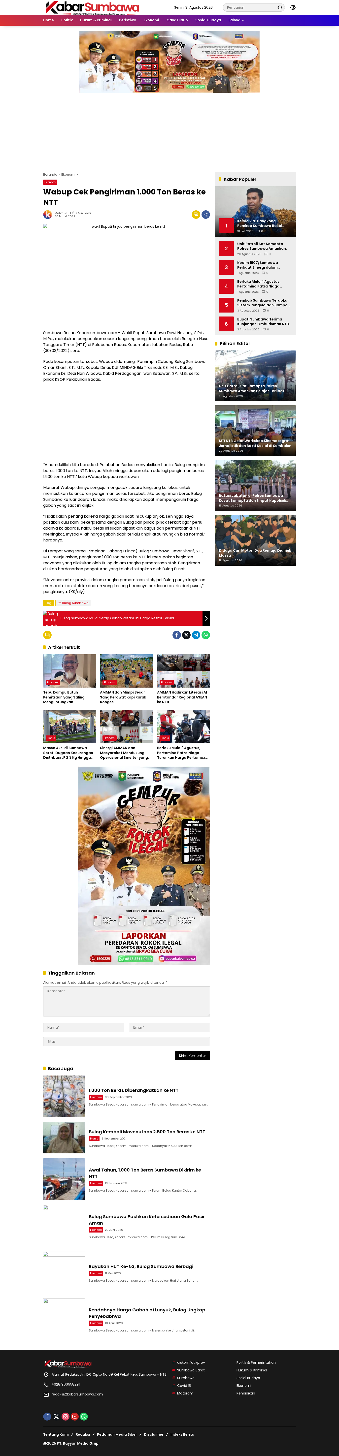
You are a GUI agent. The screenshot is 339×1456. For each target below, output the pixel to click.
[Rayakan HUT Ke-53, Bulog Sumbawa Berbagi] (64, 1272)
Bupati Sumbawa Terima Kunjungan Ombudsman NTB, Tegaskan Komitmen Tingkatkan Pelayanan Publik (263, 321)
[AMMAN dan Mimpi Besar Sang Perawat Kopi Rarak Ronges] (126, 671)
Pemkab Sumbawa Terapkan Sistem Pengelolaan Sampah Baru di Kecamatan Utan (263, 303)
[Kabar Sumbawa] (92, 7)
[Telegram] (196, 635)
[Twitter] (186, 635)
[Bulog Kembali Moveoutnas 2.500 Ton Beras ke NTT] (64, 1137)
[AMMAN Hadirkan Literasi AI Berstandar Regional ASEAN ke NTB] (183, 671)
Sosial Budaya (248, 1377)
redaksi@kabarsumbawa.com (77, 1394)
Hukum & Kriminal (252, 1370)
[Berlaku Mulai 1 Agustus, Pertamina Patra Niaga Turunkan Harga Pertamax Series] (183, 726)
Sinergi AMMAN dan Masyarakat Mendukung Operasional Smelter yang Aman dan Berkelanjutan (124, 753)
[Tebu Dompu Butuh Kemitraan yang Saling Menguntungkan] (69, 671)
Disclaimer (154, 1434)
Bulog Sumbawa (75, 603)
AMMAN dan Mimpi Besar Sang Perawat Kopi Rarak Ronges (123, 697)
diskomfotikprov (191, 1362)
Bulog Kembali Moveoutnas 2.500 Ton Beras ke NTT (147, 1132)
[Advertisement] (169, 130)
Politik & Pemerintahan (256, 1362)
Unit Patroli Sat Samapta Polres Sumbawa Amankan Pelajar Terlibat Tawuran (261, 246)
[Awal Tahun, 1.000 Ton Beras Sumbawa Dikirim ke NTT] (64, 1179)
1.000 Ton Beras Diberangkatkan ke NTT (133, 1090)
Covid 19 (184, 1385)
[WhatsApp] (206, 635)
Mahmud (61, 213)
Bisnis (51, 738)
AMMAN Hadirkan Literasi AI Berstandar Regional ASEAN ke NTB (182, 697)
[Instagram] (65, 1417)
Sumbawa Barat (191, 1370)
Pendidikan (246, 1393)
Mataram (185, 1393)
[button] (280, 7)
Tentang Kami (56, 1434)
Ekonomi (50, 182)
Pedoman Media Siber (117, 1434)
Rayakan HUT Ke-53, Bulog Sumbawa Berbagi (141, 1266)
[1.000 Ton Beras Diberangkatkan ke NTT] (64, 1096)
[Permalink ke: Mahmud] (49, 214)
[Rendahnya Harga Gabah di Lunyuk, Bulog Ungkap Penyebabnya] (64, 1319)
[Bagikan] (206, 214)
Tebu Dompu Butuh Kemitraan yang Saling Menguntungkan (64, 697)
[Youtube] (75, 1417)
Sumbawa (186, 1377)
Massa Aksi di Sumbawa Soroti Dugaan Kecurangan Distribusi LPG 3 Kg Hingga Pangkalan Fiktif (68, 753)
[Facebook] (176, 635)
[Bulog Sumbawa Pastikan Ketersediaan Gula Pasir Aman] (64, 1226)
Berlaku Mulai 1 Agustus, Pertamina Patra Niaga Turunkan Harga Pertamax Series (181, 753)
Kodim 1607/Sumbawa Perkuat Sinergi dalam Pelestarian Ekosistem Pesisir (263, 265)
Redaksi (83, 1434)
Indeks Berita (182, 1434)
